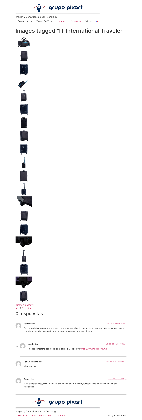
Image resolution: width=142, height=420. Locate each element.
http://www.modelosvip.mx (94, 349)
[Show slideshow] (25, 304)
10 (27, 308)
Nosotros (22, 415)
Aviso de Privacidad (41, 415)
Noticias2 (62, 21)
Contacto (76, 21)
